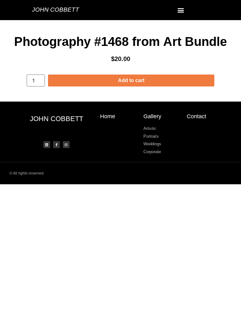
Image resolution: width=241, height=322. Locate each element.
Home (107, 116)
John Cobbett (55, 9)
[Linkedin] (46, 144)
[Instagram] (66, 144)
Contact (196, 116)
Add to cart (131, 80)
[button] (181, 10)
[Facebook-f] (56, 144)
